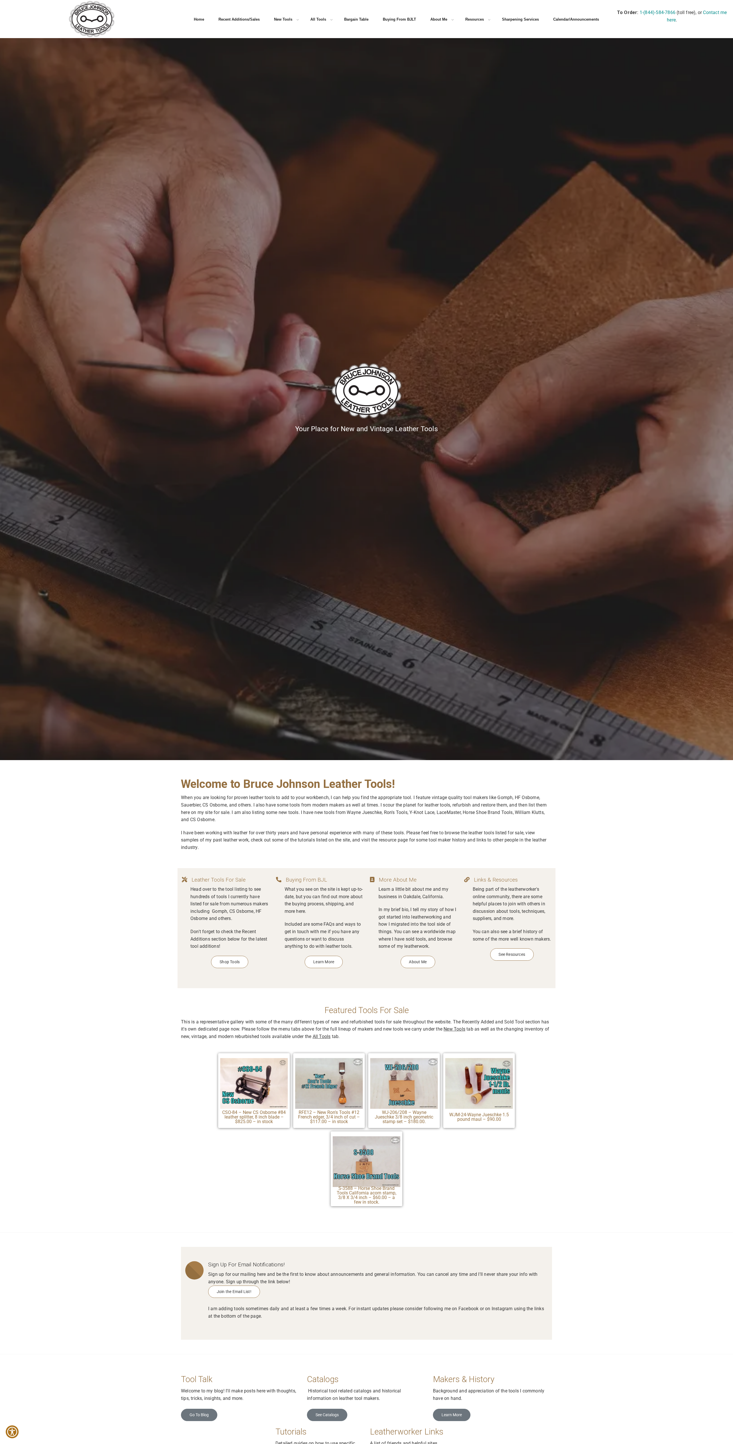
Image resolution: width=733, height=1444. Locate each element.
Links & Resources (496, 880)
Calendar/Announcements (576, 19)
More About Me (398, 880)
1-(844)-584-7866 (657, 12)
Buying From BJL (306, 880)
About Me (438, 19)
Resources (474, 19)
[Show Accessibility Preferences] (12, 1431)
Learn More (452, 1414)
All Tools (318, 19)
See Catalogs (327, 1414)
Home (199, 19)
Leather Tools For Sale (219, 880)
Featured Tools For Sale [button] (366, 1010)
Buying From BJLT (399, 19)
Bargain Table (356, 19)
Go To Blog (199, 1414)
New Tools (283, 19)
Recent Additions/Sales (239, 19)
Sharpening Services (520, 19)
